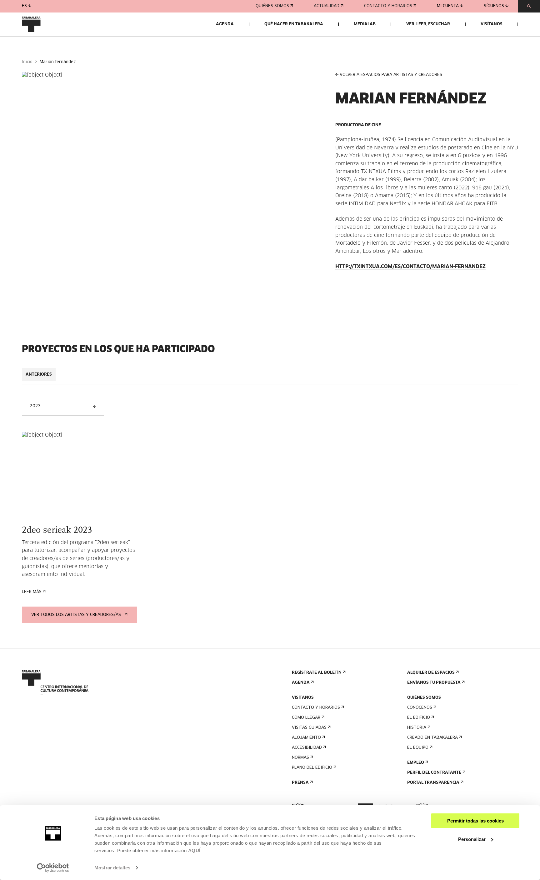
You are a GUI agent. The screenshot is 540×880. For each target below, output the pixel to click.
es (24, 6)
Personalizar (472, 839)
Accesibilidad (307, 748)
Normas (300, 758)
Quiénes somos (272, 6)
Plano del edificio (312, 768)
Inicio (27, 62)
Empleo (415, 763)
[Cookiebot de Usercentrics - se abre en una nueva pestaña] (53, 867)
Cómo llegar (306, 718)
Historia (416, 728)
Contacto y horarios (388, 6)
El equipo (417, 748)
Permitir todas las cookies (475, 820)
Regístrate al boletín (317, 673)
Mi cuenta (448, 6)
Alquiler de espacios (431, 673)
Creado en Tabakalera (432, 738)
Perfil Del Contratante (434, 773)
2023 (35, 406)
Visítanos (491, 24)
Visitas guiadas (309, 728)
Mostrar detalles (112, 867)
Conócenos (419, 708)
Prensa (300, 783)
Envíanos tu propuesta (434, 683)
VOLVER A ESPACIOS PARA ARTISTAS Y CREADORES (391, 75)
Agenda (225, 24)
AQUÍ (194, 850)
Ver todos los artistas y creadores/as (76, 615)
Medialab (365, 24)
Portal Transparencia (433, 783)
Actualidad (326, 6)
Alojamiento (306, 738)
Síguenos (494, 6)
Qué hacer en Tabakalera (293, 24)
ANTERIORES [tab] (39, 374)
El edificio (418, 718)
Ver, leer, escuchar (428, 24)
